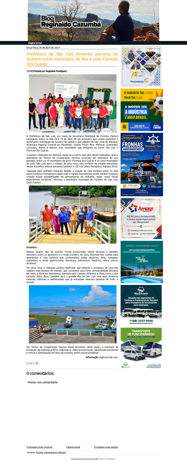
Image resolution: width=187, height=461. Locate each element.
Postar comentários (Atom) (51, 452)
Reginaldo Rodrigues (56, 71)
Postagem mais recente (39, 447)
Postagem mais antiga (106, 447)
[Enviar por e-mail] (27, 363)
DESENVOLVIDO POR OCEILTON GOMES (85, 459)
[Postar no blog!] (30, 363)
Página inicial (35, 43)
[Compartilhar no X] (34, 363)
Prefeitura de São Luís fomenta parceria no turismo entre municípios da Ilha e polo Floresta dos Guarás (72, 58)
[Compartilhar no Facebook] (37, 363)
